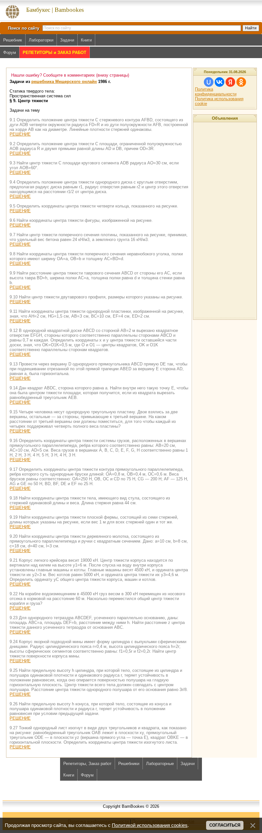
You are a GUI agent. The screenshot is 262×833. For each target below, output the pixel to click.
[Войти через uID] (208, 82)
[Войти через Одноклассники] (241, 82)
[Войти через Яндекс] (230, 82)
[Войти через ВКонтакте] (219, 82)
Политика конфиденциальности (215, 91)
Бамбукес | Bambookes (55, 9)
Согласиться (224, 825)
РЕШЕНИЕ (20, 134)
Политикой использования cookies (150, 825)
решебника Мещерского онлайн (64, 81)
